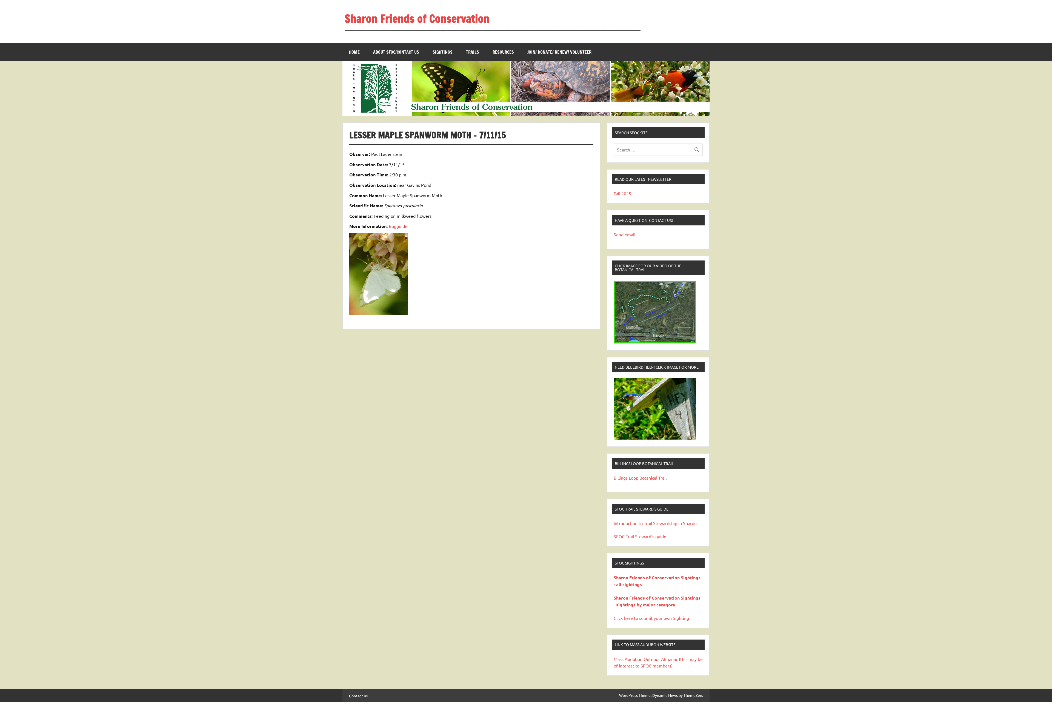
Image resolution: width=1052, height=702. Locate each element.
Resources (503, 52)
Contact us (358, 696)
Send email (624, 234)
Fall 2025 (622, 193)
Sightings (443, 52)
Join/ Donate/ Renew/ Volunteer (559, 52)
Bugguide (398, 226)
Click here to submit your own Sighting (651, 618)
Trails (472, 52)
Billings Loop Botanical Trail (640, 477)
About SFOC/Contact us (396, 52)
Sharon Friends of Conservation (417, 18)
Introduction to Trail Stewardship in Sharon (655, 523)
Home (354, 52)
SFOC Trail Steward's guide (640, 536)
